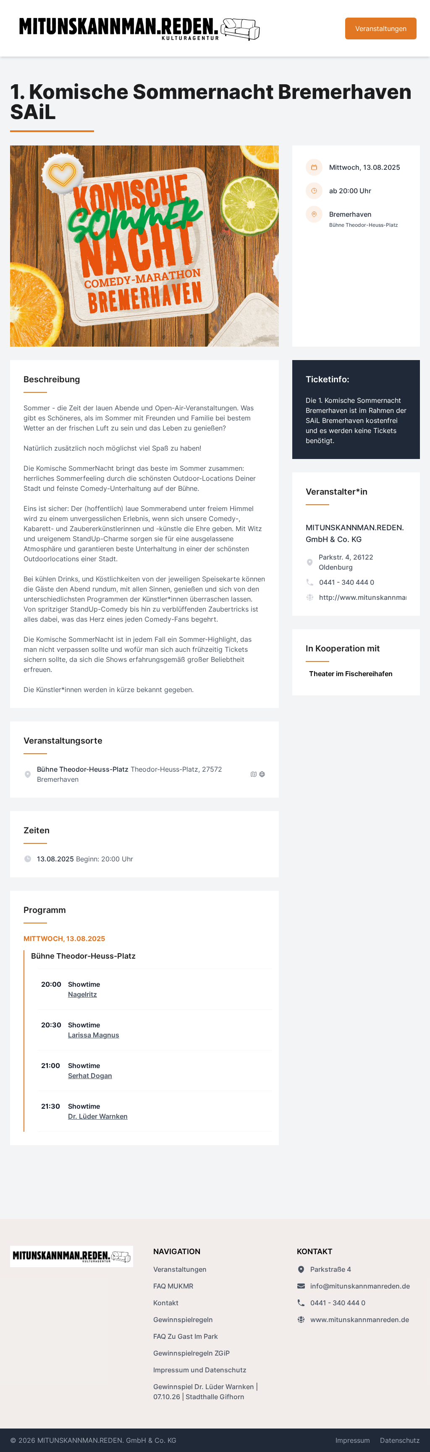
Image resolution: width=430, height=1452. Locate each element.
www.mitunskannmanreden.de (359, 1319)
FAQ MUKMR (173, 1286)
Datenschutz (400, 1440)
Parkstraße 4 (330, 1269)
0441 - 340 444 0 (346, 582)
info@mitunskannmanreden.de (360, 1286)
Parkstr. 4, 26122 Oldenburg (346, 562)
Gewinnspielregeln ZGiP (191, 1353)
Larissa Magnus (93, 1035)
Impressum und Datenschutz (199, 1370)
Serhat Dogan (90, 1075)
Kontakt (165, 1303)
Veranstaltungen (380, 28)
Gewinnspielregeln (183, 1319)
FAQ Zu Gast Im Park (185, 1336)
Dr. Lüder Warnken (98, 1116)
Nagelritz (82, 994)
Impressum (353, 1440)
